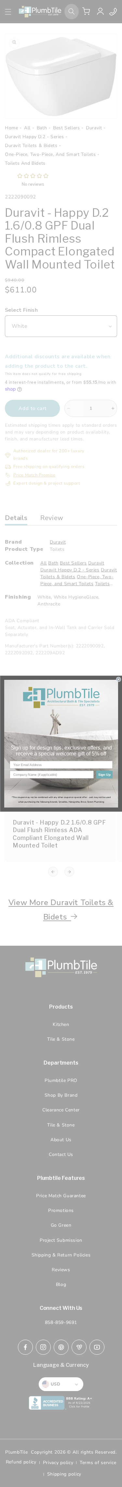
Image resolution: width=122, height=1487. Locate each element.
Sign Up (104, 774)
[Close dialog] (118, 679)
